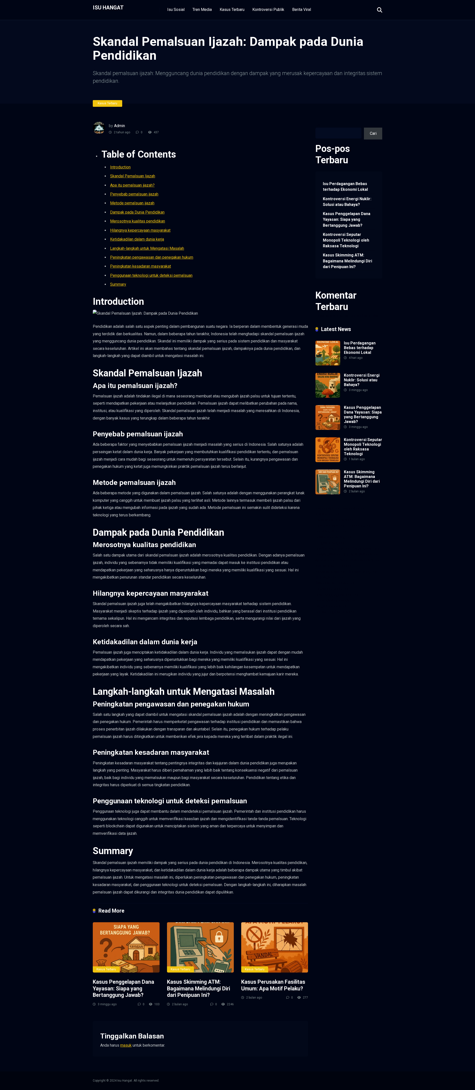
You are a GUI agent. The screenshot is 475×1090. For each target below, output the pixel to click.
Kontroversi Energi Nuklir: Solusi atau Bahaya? (347, 201)
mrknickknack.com (331, 525)
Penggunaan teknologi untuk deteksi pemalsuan (151, 275)
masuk (126, 1045)
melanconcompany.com (335, 519)
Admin (119, 125)
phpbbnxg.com (360, 525)
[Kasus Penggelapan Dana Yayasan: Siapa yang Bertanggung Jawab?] (126, 947)
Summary (118, 284)
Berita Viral (301, 9)
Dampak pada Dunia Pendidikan (137, 212)
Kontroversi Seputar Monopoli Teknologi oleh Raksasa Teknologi (346, 240)
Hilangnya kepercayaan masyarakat (140, 230)
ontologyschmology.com (336, 600)
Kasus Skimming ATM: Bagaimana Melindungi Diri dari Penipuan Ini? (198, 988)
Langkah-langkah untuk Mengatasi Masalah (147, 248)
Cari (318, 124)
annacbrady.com (368, 560)
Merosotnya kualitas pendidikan (137, 221)
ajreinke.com (326, 560)
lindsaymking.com (363, 571)
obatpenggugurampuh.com (338, 594)
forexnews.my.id (367, 548)
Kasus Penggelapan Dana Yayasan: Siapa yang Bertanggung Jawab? (123, 988)
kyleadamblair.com (331, 571)
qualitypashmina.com (333, 548)
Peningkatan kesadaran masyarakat (140, 266)
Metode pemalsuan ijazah (132, 203)
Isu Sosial (176, 9)
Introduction (120, 167)
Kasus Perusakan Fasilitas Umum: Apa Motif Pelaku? (273, 985)
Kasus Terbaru (232, 9)
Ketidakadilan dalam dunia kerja (137, 239)
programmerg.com (331, 542)
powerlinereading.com (334, 537)
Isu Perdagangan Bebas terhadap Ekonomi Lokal (345, 186)
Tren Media (202, 9)
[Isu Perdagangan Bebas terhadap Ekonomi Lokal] (327, 364)
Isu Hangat (108, 7)
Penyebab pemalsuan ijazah (134, 194)
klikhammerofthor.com (334, 565)
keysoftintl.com (328, 514)
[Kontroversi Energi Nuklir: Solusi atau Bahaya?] (327, 396)
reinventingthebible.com (336, 611)
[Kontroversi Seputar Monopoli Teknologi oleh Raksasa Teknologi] (327, 460)
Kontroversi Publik (268, 9)
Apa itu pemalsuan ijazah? (132, 185)
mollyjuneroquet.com (333, 589)
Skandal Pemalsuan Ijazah (132, 176)
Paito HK (345, 560)
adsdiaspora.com (365, 554)
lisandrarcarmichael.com (336, 583)
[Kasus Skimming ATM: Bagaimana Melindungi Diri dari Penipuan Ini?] (200, 947)
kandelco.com (355, 508)
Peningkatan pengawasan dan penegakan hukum (151, 257)
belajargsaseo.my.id (332, 554)
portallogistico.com (332, 531)
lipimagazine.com (330, 577)
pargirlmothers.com (332, 606)
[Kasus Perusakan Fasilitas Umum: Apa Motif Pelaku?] (274, 947)
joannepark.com (328, 508)
